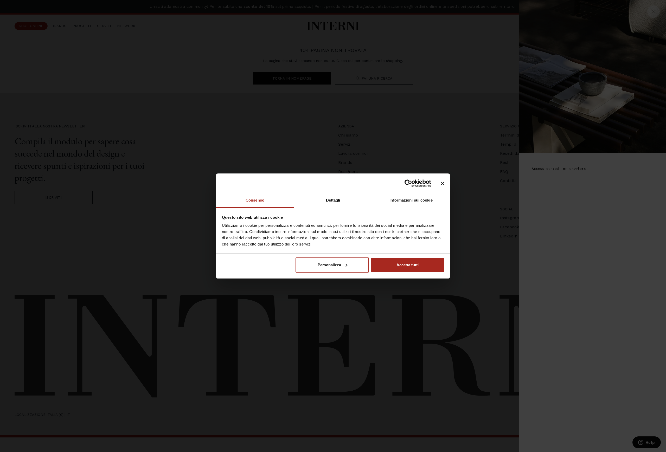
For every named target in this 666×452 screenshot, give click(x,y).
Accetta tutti (407, 265)
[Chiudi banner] (442, 183)
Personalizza (329, 265)
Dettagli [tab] (333, 200)
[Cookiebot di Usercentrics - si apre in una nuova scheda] (408, 183)
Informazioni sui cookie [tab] (410, 200)
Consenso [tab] (255, 200)
